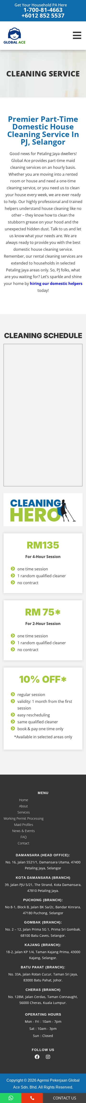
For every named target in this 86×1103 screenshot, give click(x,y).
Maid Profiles (23, 824)
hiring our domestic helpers (56, 283)
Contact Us (64, 1098)
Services (23, 812)
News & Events (23, 830)
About (23, 806)
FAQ (24, 837)
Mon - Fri (32, 1021)
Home (23, 800)
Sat (31, 1028)
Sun (36, 1035)
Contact (23, 843)
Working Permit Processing (23, 818)
